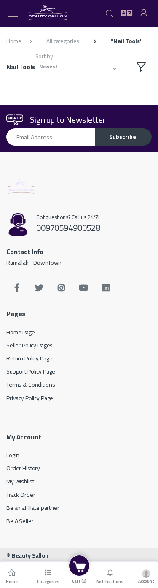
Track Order (20, 494)
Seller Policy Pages (29, 345)
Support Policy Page (30, 371)
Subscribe (122, 136)
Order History (23, 468)
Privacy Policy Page (29, 398)
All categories (62, 40)
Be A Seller (19, 520)
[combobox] (77, 69)
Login (12, 455)
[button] (109, 13)
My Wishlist (20, 481)
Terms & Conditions (30, 384)
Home (13, 41)
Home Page (20, 332)
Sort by (44, 56)
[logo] (48, 13)
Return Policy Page (29, 358)
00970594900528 (68, 228)
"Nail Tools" (126, 40)
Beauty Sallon (30, 555)
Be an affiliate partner (32, 507)
